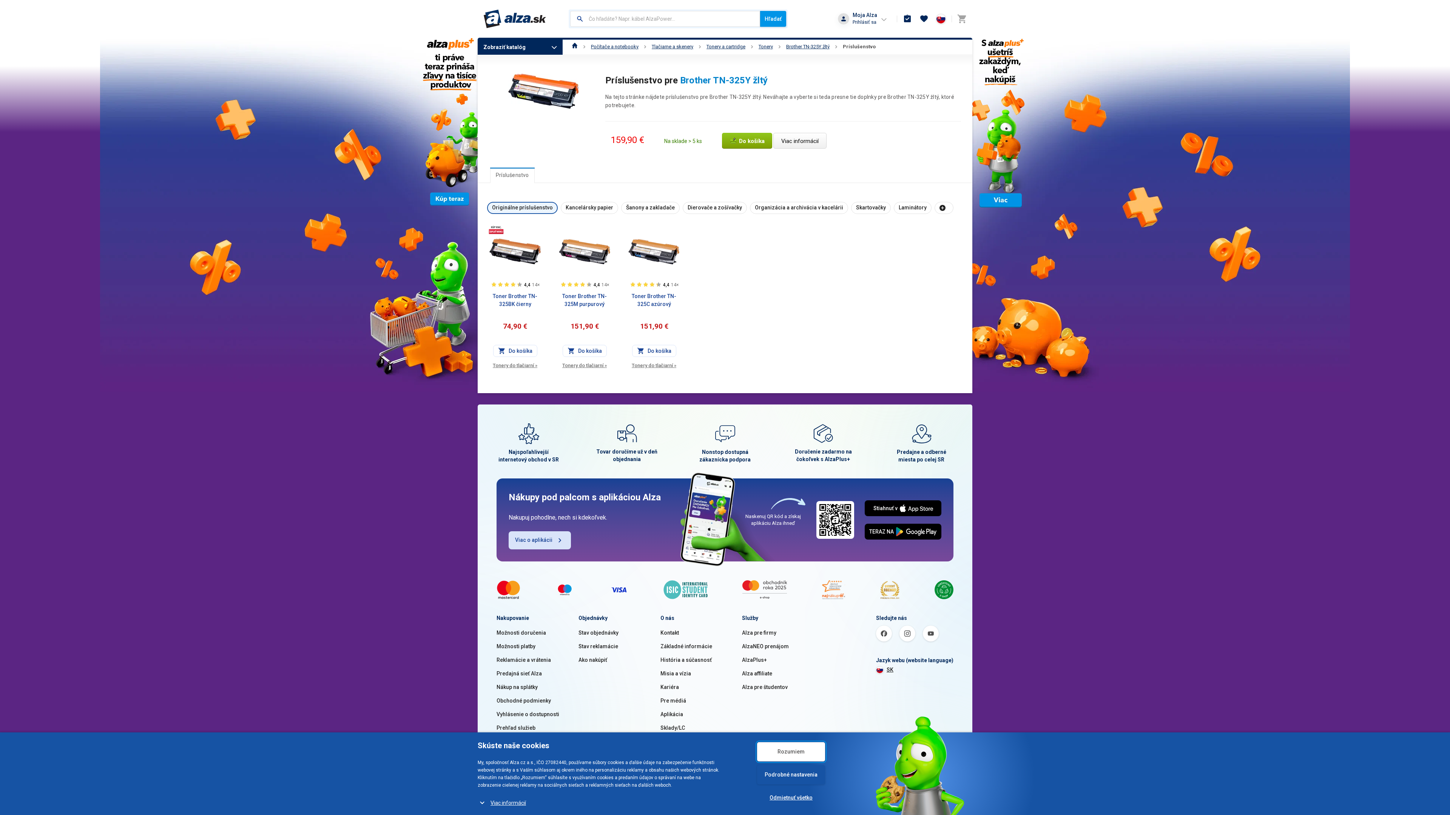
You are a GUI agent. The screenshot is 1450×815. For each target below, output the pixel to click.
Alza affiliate (757, 673)
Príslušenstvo (859, 46)
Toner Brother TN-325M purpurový (584, 300)
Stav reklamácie (598, 646)
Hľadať (773, 19)
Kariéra (669, 687)
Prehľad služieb (516, 728)
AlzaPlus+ (754, 660)
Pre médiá (673, 701)
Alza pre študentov (765, 687)
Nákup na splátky (517, 687)
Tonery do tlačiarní (515, 365)
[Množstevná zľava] (496, 229)
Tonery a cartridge (725, 46)
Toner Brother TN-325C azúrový (654, 300)
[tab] (512, 175)
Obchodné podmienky (524, 701)
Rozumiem (791, 752)
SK (890, 670)
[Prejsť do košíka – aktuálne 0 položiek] (961, 18)
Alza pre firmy (759, 633)
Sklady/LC (672, 728)
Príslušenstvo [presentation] (512, 175)
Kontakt (669, 633)
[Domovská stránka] (575, 46)
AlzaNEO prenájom (765, 646)
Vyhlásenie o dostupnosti (528, 714)
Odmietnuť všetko (791, 798)
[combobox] (665, 19)
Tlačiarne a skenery (672, 46)
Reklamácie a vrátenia (524, 660)
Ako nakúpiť (592, 660)
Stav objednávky (598, 633)
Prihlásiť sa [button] (864, 22)
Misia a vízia (675, 673)
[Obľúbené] (924, 18)
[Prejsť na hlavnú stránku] (515, 18)
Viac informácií (508, 803)
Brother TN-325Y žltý (808, 46)
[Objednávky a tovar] (907, 18)
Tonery (766, 46)
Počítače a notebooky (615, 46)
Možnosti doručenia (521, 633)
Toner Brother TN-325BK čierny (515, 300)
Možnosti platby (516, 646)
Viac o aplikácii (533, 540)
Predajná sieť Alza (519, 673)
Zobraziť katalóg (504, 47)
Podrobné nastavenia (791, 775)
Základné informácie (686, 646)
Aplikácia (671, 714)
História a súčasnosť (686, 660)
